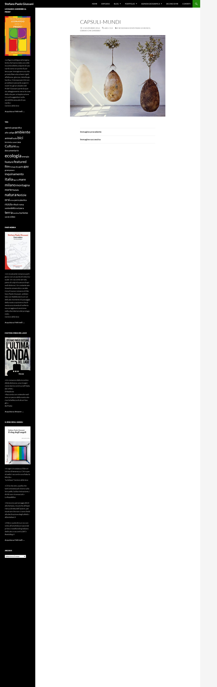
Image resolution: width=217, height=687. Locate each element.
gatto (21, 167)
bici (20, 137)
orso (12, 200)
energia (25, 156)
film (7, 166)
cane (14, 142)
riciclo (8, 204)
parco (16, 200)
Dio (17, 146)
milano (10, 185)
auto (15, 138)
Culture (10, 146)
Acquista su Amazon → (14, 411)
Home (94, 4)
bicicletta (8, 142)
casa (19, 142)
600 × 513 (108, 28)
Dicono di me (172, 4)
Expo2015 (105, 4)
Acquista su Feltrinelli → (15, 111)
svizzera (20, 208)
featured (20, 162)
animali (9, 138)
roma (21, 204)
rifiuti (15, 204)
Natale (15, 190)
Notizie (21, 195)
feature (9, 162)
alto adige (9, 132)
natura (10, 194)
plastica (23, 200)
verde (7, 217)
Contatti (186, 4)
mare (22, 179)
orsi (7, 200)
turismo (23, 212)
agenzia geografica (13, 128)
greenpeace (9, 170)
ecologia (13, 155)
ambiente (22, 132)
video (12, 216)
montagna (23, 185)
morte (8, 189)
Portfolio (130, 4)
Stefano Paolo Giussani (19, 4)
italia (9, 179)
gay (26, 166)
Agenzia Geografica (150, 4)
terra (9, 212)
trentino (16, 213)
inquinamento (14, 174)
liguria (15, 180)
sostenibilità (10, 208)
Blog (116, 4)
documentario (12, 150)
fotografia (14, 167)
